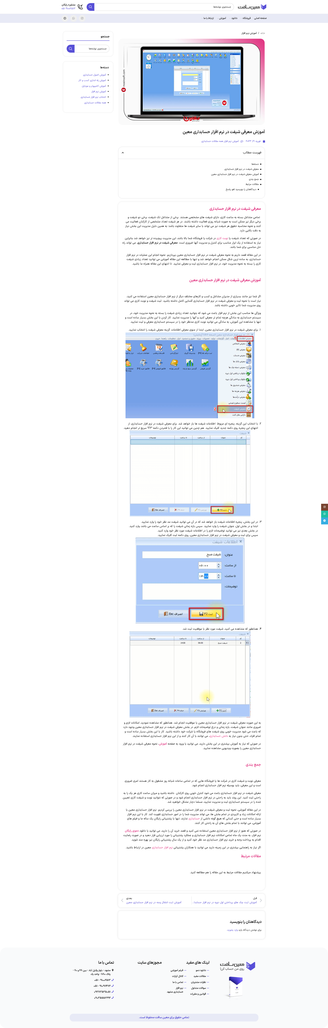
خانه (263, 33)
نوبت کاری (222, 238)
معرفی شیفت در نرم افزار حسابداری (241, 169)
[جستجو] (90, 7)
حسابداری (194, 819)
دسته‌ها (255, 164)
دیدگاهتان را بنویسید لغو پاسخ (241, 189)
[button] (123, 153)
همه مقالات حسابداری (95, 103)
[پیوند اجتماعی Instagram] (82, 18)
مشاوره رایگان (68, 5)
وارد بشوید (232, 930)
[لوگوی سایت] (252, 7)
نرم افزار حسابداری (162, 848)
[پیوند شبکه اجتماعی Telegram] (64, 18)
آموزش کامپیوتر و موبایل (94, 86)
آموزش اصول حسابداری (94, 75)
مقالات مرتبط (252, 184)
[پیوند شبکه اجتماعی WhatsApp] (73, 18)
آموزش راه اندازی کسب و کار (92, 80)
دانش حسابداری (219, 736)
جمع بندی (254, 179)
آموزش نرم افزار (98, 91)
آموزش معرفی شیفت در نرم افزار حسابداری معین (235, 174)
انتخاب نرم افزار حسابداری (93, 97)
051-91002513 (68, 8)
